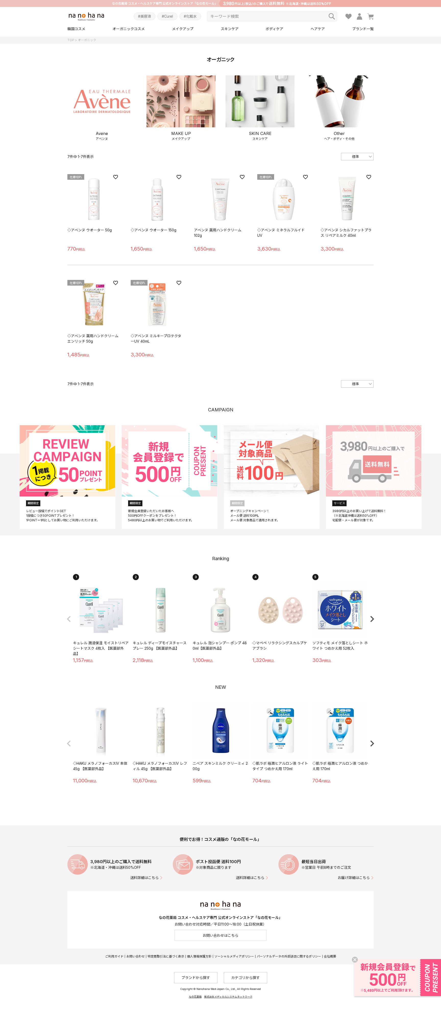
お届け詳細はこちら (354, 877)
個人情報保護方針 (199, 956)
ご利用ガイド (114, 956)
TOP (70, 40)
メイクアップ (182, 29)
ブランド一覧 (363, 29)
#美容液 (144, 16)
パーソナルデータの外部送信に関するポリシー (289, 956)
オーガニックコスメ (129, 29)
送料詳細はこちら (144, 877)
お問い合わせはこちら (220, 935)
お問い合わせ (135, 956)
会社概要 (330, 956)
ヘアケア (318, 29)
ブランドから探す (195, 977)
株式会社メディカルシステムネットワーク (228, 996)
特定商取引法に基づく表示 (166, 956)
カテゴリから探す (245, 977)
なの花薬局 (195, 996)
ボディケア (274, 29)
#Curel (167, 16)
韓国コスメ (76, 29)
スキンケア (230, 29)
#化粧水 (190, 16)
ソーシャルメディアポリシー (234, 956)
